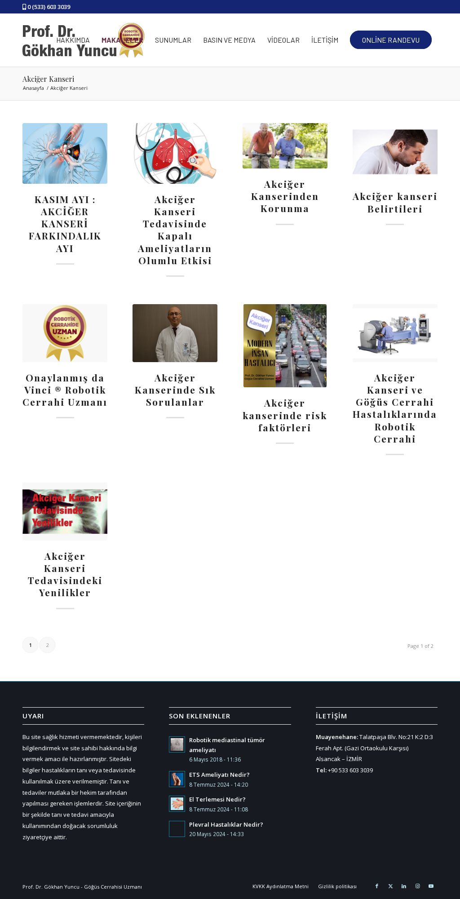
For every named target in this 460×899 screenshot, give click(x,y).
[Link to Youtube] (431, 886)
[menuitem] (73, 39)
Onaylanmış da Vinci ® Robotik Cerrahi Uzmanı (64, 389)
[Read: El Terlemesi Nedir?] (177, 804)
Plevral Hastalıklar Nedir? (226, 824)
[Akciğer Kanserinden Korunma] (285, 145)
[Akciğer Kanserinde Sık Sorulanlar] (175, 333)
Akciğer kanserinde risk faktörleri (285, 415)
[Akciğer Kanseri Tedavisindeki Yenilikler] (64, 511)
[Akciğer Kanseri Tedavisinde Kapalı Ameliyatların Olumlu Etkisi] (175, 153)
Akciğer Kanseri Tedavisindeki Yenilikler (65, 574)
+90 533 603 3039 (350, 770)
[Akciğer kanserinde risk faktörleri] (285, 345)
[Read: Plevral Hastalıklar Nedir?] (177, 829)
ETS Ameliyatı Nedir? (219, 775)
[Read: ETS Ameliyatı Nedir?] (177, 779)
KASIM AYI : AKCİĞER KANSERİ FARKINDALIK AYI (65, 223)
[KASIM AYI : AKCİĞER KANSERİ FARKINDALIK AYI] (64, 153)
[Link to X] (390, 886)
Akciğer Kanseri (48, 79)
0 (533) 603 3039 (48, 7)
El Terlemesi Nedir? (217, 799)
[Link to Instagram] (417, 886)
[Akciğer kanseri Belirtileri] (395, 152)
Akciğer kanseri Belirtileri (395, 202)
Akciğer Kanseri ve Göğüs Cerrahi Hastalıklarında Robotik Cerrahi (395, 408)
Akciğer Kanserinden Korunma (285, 196)
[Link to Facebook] (377, 886)
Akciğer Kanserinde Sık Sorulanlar (175, 389)
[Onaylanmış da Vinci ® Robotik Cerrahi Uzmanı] (64, 333)
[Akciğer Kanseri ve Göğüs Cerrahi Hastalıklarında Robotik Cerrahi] (395, 333)
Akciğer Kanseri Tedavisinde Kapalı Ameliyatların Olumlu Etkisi (175, 229)
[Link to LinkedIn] (404, 886)
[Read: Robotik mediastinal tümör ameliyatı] (177, 744)
